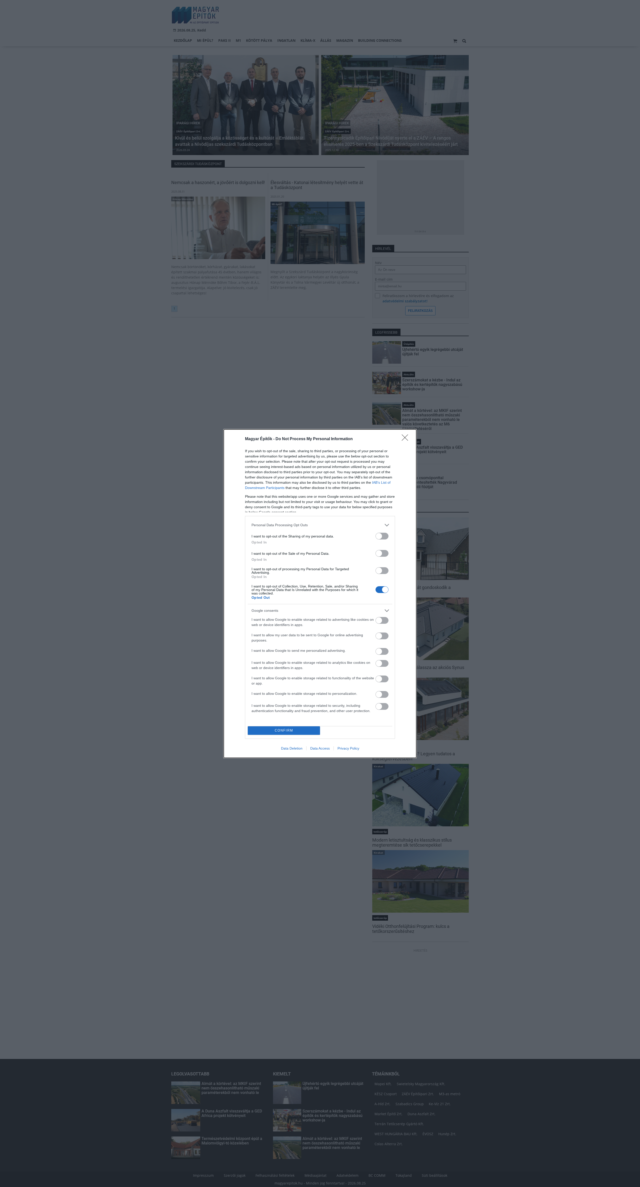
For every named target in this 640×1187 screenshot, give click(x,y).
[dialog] (320, 593)
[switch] (382, 536)
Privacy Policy (348, 748)
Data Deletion (291, 748)
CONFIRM (284, 730)
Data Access (320, 748)
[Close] (406, 439)
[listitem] (320, 525)
